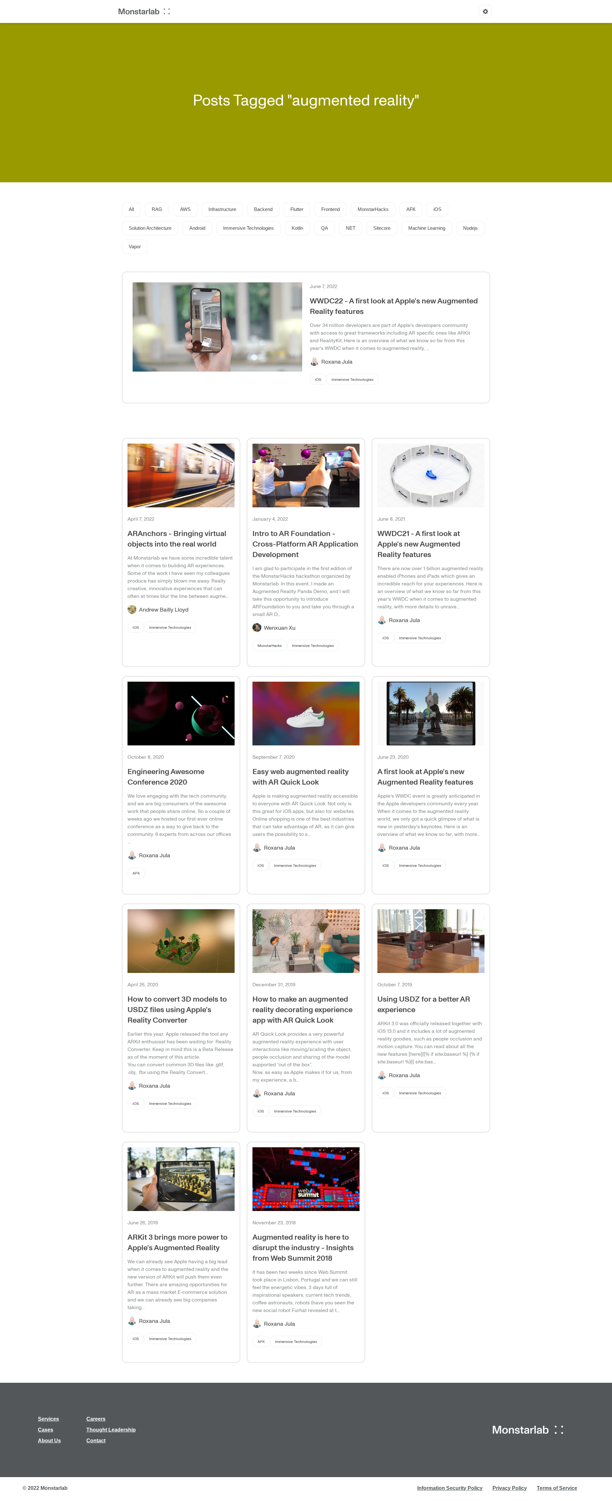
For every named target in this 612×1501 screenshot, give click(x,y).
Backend (263, 209)
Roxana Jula (337, 361)
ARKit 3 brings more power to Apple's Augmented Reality (177, 1241)
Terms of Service (557, 1488)
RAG (157, 209)
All (131, 209)
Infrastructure (222, 209)
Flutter (296, 209)
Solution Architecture (150, 228)
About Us (49, 1440)
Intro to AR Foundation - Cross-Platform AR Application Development (305, 543)
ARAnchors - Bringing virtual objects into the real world (176, 538)
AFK (411, 209)
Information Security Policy (450, 1488)
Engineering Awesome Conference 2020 (165, 776)
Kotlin (297, 228)
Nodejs (470, 228)
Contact (96, 1440)
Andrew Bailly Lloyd (163, 609)
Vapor (135, 246)
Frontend (330, 209)
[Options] (485, 11)
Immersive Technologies (248, 228)
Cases (45, 1429)
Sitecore (381, 228)
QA (324, 228)
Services (48, 1419)
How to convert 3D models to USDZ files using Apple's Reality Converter (177, 1009)
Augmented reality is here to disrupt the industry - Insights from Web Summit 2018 (303, 1247)
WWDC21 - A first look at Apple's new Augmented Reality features (418, 543)
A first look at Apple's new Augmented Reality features (425, 776)
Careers (96, 1419)
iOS (437, 209)
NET (350, 228)
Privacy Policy (509, 1488)
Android (197, 228)
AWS (185, 209)
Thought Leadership (111, 1429)
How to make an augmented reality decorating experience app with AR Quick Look (302, 1009)
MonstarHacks (373, 209)
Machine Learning (426, 228)
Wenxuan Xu (279, 627)
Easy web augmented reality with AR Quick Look (300, 776)
